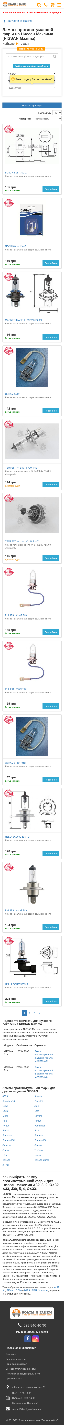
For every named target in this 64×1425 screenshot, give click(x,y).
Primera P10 (8, 1140)
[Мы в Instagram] (35, 1338)
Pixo (36, 1130)
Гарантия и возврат (16, 1363)
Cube (5, 1105)
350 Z (5, 1096)
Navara (38, 1115)
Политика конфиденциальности (23, 1373)
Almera (38, 1096)
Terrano (38, 1150)
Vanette (6, 1159)
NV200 (6, 1125)
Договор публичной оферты (21, 1368)
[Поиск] (39, 4)
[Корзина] (52, 4)
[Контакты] (46, 4)
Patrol (5, 1130)
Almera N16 (8, 1101)
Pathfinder (39, 1125)
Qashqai (6, 1145)
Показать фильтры (32, 105)
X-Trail (5, 1164)
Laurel (5, 1110)
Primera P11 (40, 1140)
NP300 (38, 1120)
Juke (36, 1105)
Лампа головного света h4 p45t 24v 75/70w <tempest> (28, 544)
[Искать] (54, 56)
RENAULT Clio (14, 1290)
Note (4, 1120)
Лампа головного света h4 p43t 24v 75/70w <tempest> (28, 471)
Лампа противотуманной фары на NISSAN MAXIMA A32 (43, 1056)
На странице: (44, 113)
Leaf (36, 1110)
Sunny (5, 1150)
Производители (14, 1378)
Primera (38, 1135)
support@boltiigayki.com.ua (26, 1409)
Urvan (37, 1155)
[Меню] (59, 4)
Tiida (5, 1155)
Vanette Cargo (41, 1159)
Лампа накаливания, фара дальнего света (28, 174)
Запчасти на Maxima (20, 21)
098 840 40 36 (34, 1325)
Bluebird (38, 1101)
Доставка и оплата (16, 1358)
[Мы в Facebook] (27, 1338)
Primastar (7, 1135)
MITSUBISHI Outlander (36, 1290)
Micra (5, 1115)
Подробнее (51, 189)
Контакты (11, 1354)
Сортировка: (25, 118)
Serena (38, 1145)
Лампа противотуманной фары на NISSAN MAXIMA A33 (43, 1071)
